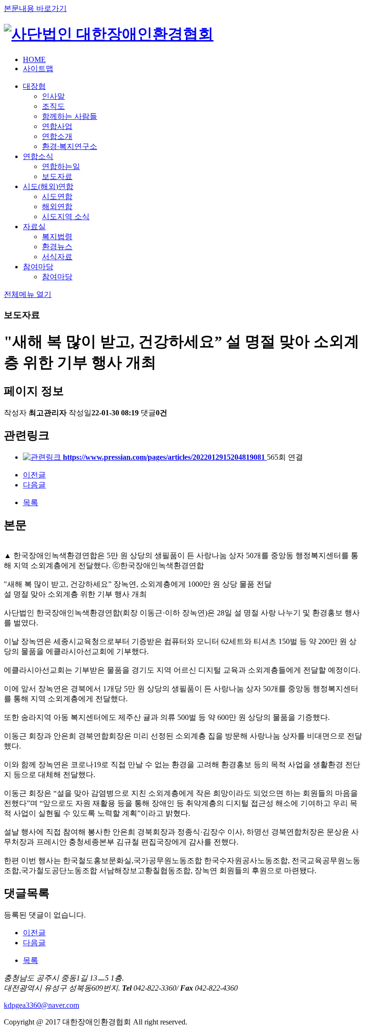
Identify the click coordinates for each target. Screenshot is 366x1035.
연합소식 (38, 156)
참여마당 (38, 267)
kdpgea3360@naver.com (41, 1005)
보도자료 (57, 176)
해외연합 (57, 206)
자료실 (34, 226)
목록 (30, 502)
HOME (34, 59)
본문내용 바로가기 (35, 8)
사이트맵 (38, 68)
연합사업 (57, 126)
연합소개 (57, 136)
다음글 (34, 485)
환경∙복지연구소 (69, 146)
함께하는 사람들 (69, 116)
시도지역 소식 (66, 216)
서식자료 (57, 257)
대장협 (34, 86)
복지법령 (57, 236)
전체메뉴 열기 (27, 294)
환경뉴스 (57, 247)
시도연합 (57, 196)
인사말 (53, 96)
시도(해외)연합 (48, 186)
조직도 (53, 106)
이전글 (34, 475)
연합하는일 (61, 166)
